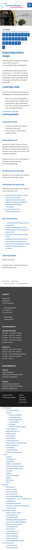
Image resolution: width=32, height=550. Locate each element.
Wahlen (8, 413)
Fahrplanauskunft (9, 319)
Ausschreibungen (12, 536)
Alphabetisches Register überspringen (15, 32)
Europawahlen (14, 422)
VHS (7, 482)
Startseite (5, 281)
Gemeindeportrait (12, 445)
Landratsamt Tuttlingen (10, 111)
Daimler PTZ (10, 529)
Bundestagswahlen (15, 420)
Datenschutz (22, 400)
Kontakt (21, 395)
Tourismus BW (11, 508)
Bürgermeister (11, 434)
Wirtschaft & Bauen (9, 510)
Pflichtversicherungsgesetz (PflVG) (17, 244)
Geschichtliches (11, 450)
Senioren (9, 471)
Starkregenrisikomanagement (16, 520)
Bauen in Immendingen (14, 524)
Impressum (22, 397)
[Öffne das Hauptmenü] (29, 5)
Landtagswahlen (15, 417)
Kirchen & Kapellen (12, 475)
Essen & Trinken (11, 489)
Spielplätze (10, 461)
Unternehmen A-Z (12, 531)
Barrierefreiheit (23, 402)
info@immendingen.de (10, 308)
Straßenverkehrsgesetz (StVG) (16, 227)
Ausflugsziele (10, 501)
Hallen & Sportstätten (13, 464)
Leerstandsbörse (12, 515)
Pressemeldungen (12, 410)
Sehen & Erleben (11, 492)
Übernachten (10, 487)
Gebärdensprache (12, 548)
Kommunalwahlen (15, 415)
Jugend (8, 473)
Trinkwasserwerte (12, 441)
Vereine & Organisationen (15, 466)
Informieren (15, 281)
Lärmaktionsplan (12, 517)
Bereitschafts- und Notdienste (16, 443)
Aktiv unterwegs (11, 494)
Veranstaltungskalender (14, 468)
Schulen (9, 457)
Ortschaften (10, 447)
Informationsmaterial (13, 503)
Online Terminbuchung (14, 452)
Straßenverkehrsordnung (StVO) (16, 239)
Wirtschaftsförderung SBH (15, 541)
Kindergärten (10, 459)
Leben (5, 454)
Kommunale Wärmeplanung (16, 522)
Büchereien (10, 480)
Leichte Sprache (11, 545)
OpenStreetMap (8, 317)
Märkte (8, 478)
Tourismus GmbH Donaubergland (17, 506)
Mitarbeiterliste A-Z (13, 431)
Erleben (5, 485)
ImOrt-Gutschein (12, 538)
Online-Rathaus (9, 283)
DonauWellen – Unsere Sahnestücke (18, 499)
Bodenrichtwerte (12, 534)
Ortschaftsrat (10, 438)
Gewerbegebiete (12, 527)
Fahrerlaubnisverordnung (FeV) (16, 241)
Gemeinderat (10, 436)
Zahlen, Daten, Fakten (13, 513)
